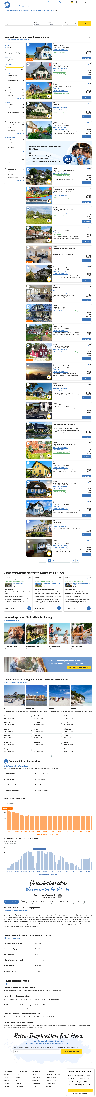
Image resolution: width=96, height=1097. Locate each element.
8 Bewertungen (63, 192)
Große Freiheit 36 (58, 385)
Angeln (16, 139)
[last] (77, 561)
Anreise (36, 22)
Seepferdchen (57, 503)
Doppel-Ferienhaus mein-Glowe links (64, 248)
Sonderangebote (16, 169)
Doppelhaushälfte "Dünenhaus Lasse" (64, 424)
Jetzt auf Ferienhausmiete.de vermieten (79, 667)
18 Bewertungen (63, 486)
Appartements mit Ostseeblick (62, 366)
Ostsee (6, 1077)
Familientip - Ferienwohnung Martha (64, 444)
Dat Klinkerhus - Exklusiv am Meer (63, 85)
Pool (16, 87)
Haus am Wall (57, 405)
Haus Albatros (57, 65)
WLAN (16, 89)
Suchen (84, 23)
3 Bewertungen (63, 349)
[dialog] (80, 1082)
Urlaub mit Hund (16, 124)
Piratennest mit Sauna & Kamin (62, 346)
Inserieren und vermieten (53, 1074)
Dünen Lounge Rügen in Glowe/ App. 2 (64, 229)
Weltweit (6, 1083)
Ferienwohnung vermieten (84, 2)
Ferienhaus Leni (57, 326)
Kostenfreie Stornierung (16, 80)
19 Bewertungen (63, 447)
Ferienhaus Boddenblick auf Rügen (63, 209)
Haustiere (16, 104)
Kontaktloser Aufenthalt (16, 122)
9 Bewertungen (63, 68)
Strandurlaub (16, 127)
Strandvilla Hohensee (50, 1008)
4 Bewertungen (63, 173)
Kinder (16, 107)
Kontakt (34, 1086)
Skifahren (16, 142)
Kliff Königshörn (61, 1008)
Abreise (50, 22)
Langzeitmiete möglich (16, 112)
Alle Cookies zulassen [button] (80, 1090)
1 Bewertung (63, 127)
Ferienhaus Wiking (58, 45)
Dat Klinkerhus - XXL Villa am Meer (63, 189)
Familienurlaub (16, 130)
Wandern (16, 145)
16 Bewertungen (63, 369)
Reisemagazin (36, 1080)
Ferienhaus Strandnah (59, 307)
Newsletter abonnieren (72, 1051)
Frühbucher (16, 174)
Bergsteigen (16, 147)
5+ (19, 53)
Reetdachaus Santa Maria (74, 1008)
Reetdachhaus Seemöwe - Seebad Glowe (65, 483)
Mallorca (6, 1080)
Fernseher (16, 95)
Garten (16, 92)
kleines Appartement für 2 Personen (63, 268)
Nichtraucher (16, 110)
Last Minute (16, 171)
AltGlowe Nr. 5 (57, 463)
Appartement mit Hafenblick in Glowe (64, 542)
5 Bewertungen (63, 107)
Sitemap (6, 1086)
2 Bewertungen (63, 232)
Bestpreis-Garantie (16, 177)
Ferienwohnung (16, 159)
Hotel (16, 162)
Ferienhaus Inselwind (59, 124)
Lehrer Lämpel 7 (57, 522)
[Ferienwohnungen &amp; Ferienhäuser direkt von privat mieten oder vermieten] (16, 6)
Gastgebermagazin (51, 1077)
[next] (73, 561)
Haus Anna (56, 104)
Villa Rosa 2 (56, 287)
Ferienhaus (16, 157)
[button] (80, 1093)
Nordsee (6, 1074)
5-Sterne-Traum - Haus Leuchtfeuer (63, 170)
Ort (6, 22)
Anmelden (54, 2)
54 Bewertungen (63, 88)
